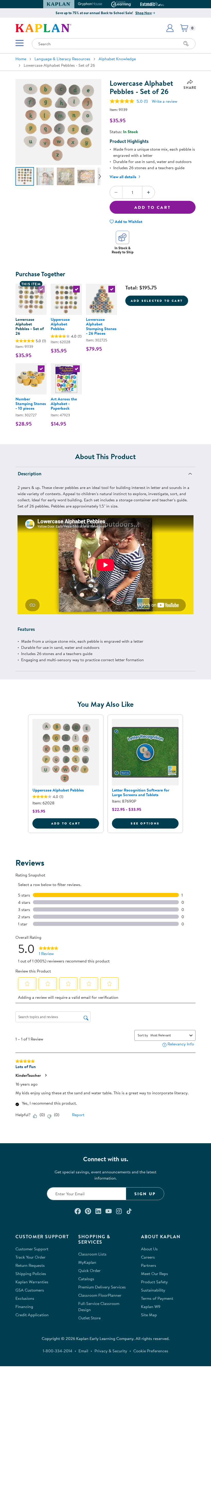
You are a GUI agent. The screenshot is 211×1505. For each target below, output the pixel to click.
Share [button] (190, 87)
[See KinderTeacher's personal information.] (45, 1075)
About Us (149, 1249)
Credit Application (32, 1315)
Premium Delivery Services (102, 1287)
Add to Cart (152, 207)
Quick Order (89, 1270)
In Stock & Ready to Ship (123, 249)
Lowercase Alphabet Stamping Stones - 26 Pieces (101, 326)
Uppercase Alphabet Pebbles (60, 323)
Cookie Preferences (150, 1351)
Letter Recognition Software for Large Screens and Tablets (140, 792)
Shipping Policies (30, 1273)
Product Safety (154, 1282)
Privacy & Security (110, 1351)
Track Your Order (30, 1257)
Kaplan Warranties (31, 1282)
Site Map (149, 1315)
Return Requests (30, 1265)
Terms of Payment (157, 1298)
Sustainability (153, 1290)
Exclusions (24, 1298)
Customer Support (31, 1249)
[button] (162, 4)
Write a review (164, 101)
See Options (155, 823)
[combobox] (169, 1035)
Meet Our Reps (154, 1273)
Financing (24, 1306)
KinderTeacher (28, 1075)
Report (78, 1114)
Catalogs (86, 1279)
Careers (148, 1257)
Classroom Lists (92, 1254)
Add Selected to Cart (157, 300)
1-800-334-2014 (57, 1351)
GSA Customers (29, 1290)
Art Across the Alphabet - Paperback (64, 403)
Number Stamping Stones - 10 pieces (30, 403)
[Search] (186, 43)
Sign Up (145, 1194)
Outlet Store (89, 1318)
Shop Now (143, 12)
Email (83, 1351)
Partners (148, 1265)
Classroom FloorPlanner (99, 1295)
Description (29, 473)
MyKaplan (87, 1262)
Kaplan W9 (150, 1306)
